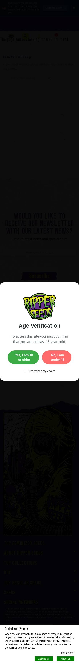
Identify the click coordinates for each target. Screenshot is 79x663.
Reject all (65, 658)
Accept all (43, 658)
